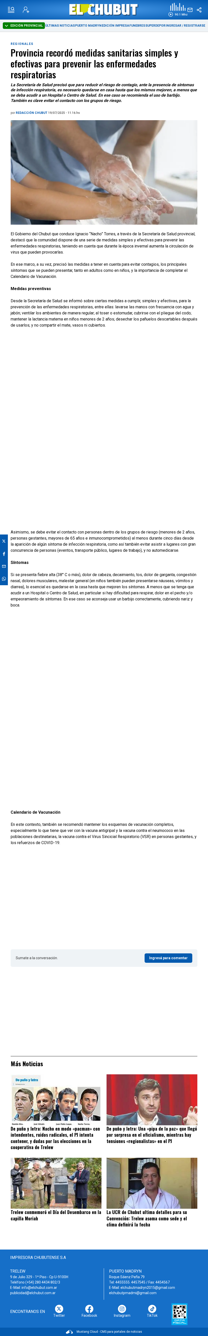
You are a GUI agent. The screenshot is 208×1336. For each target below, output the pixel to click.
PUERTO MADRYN (88, 25)
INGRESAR (173, 25)
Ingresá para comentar (168, 958)
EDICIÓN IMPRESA (115, 25)
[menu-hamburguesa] (11, 9)
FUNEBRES (137, 25)
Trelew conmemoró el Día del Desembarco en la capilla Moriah (56, 1215)
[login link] (26, 10)
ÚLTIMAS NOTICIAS (60, 25)
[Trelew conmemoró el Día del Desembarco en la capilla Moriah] (56, 1183)
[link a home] (104, 9)
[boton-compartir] (199, 10)
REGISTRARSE (194, 25)
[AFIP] (179, 1314)
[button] (177, 10)
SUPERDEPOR (155, 25)
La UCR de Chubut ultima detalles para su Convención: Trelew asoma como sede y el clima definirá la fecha (147, 1218)
